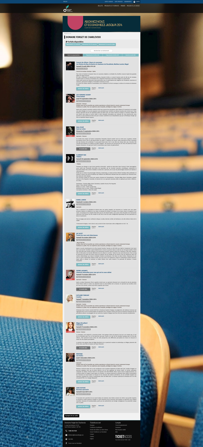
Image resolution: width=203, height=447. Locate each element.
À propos (92, 425)
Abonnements (128, 1)
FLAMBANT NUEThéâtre (81, 156)
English (65, 1)
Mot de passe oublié (120, 429)
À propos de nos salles (71, 415)
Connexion (118, 427)
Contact (92, 434)
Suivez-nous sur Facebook (75, 443)
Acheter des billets (83, 88)
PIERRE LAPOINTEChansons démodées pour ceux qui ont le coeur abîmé (93, 271)
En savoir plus (83, 149)
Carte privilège (119, 1)
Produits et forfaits (111, 6)
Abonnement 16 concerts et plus (107, 44)
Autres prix (101, 88)
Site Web (70, 439)
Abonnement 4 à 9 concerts (73, 44)
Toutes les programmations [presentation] (73, 55)
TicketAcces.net (67, 33)
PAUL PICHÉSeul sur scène (81, 128)
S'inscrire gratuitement (121, 425)
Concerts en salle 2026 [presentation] (130, 55)
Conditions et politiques (96, 427)
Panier (123, 6)
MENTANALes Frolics (79, 355)
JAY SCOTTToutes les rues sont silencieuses (87, 234)
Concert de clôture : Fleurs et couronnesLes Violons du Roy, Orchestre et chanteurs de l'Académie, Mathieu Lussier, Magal (102, 63)
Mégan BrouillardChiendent (81, 324)
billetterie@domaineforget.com (75, 435)
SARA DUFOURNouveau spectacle (82, 388)
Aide (116, 432)
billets (100, 6)
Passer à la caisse (133, 6)
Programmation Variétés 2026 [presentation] (92, 55)
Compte (138, 1)
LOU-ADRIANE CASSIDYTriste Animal (83, 95)
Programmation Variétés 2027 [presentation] (112, 55)
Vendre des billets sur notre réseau (99, 429)
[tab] (73, 55)
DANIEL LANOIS (81, 200)
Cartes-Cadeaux (109, 1)
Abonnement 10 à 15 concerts (89, 44)
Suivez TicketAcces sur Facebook (98, 432)
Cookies (92, 436)
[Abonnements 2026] (101, 31)
